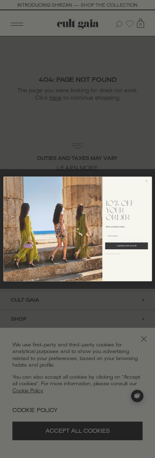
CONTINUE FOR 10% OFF (126, 246)
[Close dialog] (147, 181)
